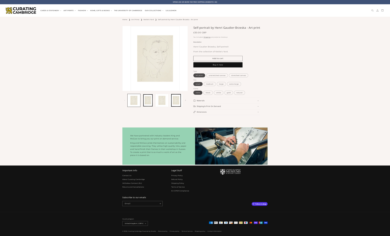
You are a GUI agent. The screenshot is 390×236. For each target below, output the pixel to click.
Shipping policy (200, 231)
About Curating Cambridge (133, 179)
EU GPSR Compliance (180, 191)
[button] (50, 10)
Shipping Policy (177, 183)
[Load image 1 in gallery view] (133, 100)
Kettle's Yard (149, 19)
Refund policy (163, 231)
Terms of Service (178, 187)
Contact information (214, 231)
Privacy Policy (177, 176)
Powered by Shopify (149, 231)
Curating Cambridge (135, 231)
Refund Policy (177, 179)
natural (239, 93)
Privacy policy (174, 231)
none (198, 93)
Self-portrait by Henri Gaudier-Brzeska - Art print (178, 19)
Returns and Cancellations (133, 187)
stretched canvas (238, 75)
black (208, 93)
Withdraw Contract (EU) (132, 183)
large (221, 84)
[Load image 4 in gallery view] (176, 100)
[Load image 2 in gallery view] (147, 100)
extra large (234, 84)
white (218, 93)
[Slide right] (185, 100)
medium (209, 84)
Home (124, 19)
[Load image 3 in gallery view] (161, 100)
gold (229, 93)
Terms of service (187, 231)
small (198, 84)
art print (199, 75)
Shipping (207, 37)
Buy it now (218, 65)
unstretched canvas (217, 75)
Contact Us (126, 176)
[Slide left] (124, 100)
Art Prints (135, 19)
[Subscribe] (160, 203)
